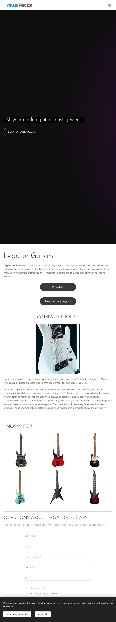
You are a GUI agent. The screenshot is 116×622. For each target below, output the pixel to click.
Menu (109, 5)
